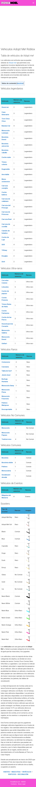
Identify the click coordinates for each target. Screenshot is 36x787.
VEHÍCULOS (26, 772)
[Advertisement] (18, 26)
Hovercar (5, 107)
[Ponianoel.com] (9, 3)
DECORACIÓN (23, 774)
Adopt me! (12, 63)
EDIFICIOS (12, 774)
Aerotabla (5, 174)
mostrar (20, 83)
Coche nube (6, 157)
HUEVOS (6, 772)
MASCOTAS (16, 772)
